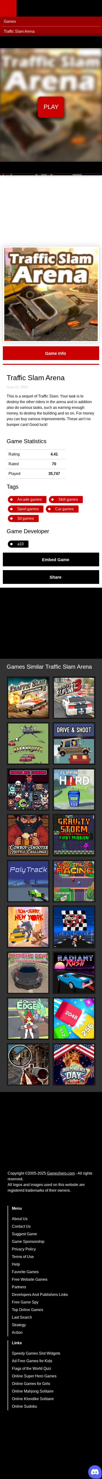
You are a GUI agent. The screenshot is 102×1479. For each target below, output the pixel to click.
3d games (25, 518)
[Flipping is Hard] (74, 789)
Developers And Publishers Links (40, 1295)
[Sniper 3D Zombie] (28, 1064)
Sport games (28, 509)
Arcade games (29, 499)
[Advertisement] (51, 211)
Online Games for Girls (31, 1384)
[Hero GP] (74, 927)
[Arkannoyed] (28, 743)
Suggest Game (24, 1234)
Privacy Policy (24, 1249)
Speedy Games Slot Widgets (36, 1353)
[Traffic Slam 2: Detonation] (28, 698)
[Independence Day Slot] (74, 1064)
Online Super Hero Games (34, 1376)
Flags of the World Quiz (31, 1368)
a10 (20, 544)
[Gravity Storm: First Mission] (74, 835)
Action (17, 1332)
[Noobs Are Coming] (28, 789)
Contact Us (21, 1226)
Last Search (22, 1317)
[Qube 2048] (74, 1018)
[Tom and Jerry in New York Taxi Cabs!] (28, 927)
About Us (20, 1219)
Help (16, 1264)
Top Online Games (27, 1310)
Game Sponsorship (28, 1242)
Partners (19, 1287)
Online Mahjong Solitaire (33, 1391)
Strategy (19, 1325)
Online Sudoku (24, 1406)
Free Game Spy (25, 1302)
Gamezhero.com (61, 1173)
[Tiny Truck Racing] (74, 881)
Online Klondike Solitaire (33, 1399)
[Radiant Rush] (74, 973)
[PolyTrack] (28, 881)
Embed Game (55, 559)
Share (55, 577)
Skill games (68, 499)
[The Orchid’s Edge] (28, 1018)
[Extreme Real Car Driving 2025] (28, 973)
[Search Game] (94, 9)
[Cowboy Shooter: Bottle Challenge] (28, 835)
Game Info (55, 353)
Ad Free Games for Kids (32, 1361)
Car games (64, 509)
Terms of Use (23, 1257)
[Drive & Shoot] (74, 743)
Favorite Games (25, 1272)
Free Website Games (29, 1279)
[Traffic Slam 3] (74, 698)
